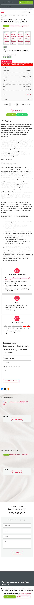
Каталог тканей (9, 15)
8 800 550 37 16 (28, 9)
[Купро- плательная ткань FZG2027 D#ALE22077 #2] (9, 57)
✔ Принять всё (9, 597)
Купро (15, 15)
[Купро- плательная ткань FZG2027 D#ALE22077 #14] (7, 57)
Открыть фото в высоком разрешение (17, 50)
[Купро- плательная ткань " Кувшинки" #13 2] (13, 38)
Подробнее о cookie (26, 593)
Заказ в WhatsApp (22, 114)
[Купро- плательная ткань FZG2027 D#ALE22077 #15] (11, 57)
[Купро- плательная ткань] (6, 57)
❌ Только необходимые (23, 596)
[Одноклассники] (8, 389)
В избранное (7, 61)
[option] (17, 421)
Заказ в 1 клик (11, 114)
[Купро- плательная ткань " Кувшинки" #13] (17, 27)
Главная (3, 15)
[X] (5, 389)
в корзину (18, 111)
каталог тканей (26, 2)
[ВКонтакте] (2, 389)
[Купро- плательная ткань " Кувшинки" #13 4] (28, 38)
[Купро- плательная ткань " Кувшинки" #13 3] (21, 38)
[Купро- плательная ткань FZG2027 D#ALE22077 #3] (4, 57)
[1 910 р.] (17, 408)
